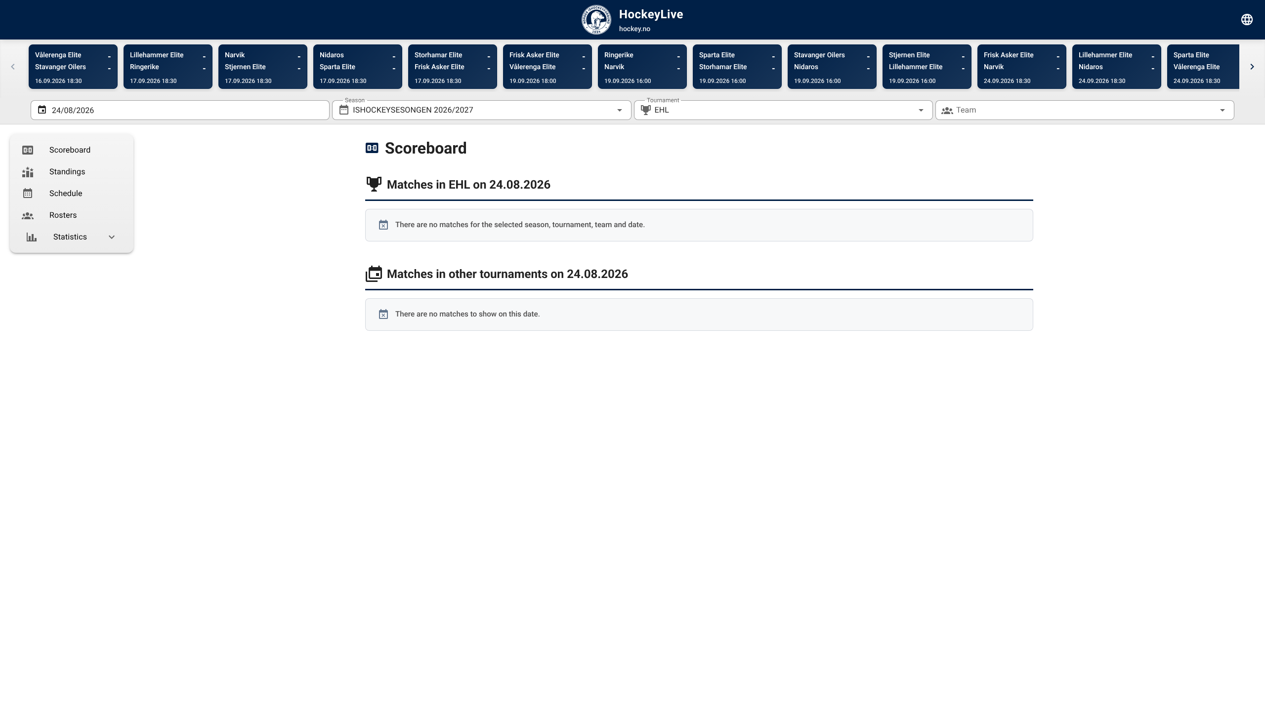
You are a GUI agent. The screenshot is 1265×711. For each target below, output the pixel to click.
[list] (71, 193)
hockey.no (634, 29)
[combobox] (481, 110)
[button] (905, 110)
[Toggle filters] (1247, 20)
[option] (71, 150)
